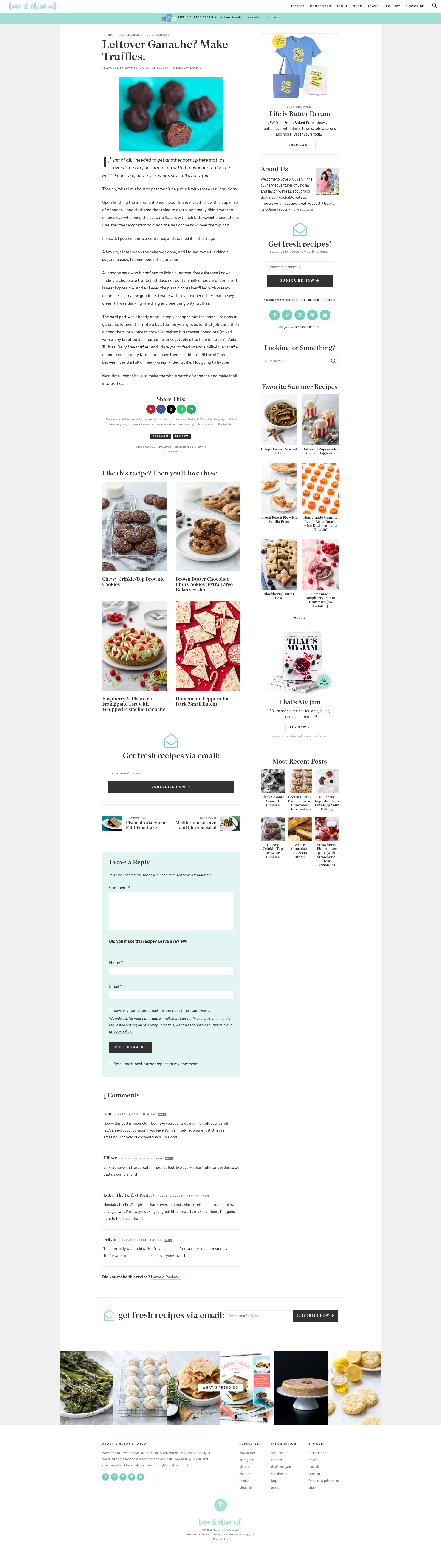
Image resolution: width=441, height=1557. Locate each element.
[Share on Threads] (171, 409)
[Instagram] (300, 315)
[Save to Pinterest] (150, 409)
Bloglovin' (311, 300)
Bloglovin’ (246, 1488)
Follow (393, 6)
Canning (314, 1474)
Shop (357, 6)
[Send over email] (191, 409)
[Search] (434, 6)
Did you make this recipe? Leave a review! (148, 941)
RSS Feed (291, 300)
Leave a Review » (166, 1277)
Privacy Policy (220, 1539)
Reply (161, 1114)
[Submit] (331, 361)
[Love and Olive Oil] (33, 6)
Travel (374, 6)
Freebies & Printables (323, 1481)
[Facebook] (275, 315)
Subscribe (415, 6)
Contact (276, 1460)
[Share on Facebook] (161, 409)
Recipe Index (317, 1453)
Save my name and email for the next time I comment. (170, 1021)
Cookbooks (320, 6)
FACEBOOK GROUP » (303, 327)
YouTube (245, 1474)
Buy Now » (300, 727)
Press (275, 1488)
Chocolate (161, 35)
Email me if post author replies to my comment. (156, 1064)
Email (115, 986)
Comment (119, 888)
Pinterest (245, 1467)
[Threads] (312, 315)
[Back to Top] (220, 1505)
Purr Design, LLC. (246, 1534)
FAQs (274, 1481)
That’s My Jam (281, 1467)
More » (283, 618)
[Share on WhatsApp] (181, 409)
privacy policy (120, 1032)
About (342, 6)
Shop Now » (300, 145)
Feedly (330, 300)
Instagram (246, 1460)
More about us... (303, 210)
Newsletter (247, 1453)
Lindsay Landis (188, 68)
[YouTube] (325, 315)
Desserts (140, 35)
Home (110, 35)
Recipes (297, 6)
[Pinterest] (287, 315)
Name (116, 962)
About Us (277, 1453)
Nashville (315, 1467)
